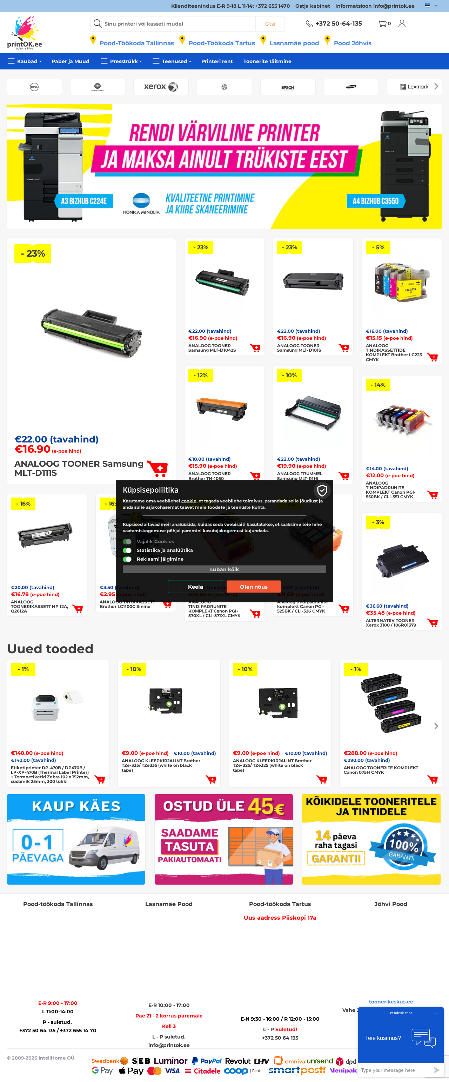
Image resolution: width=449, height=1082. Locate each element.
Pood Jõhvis (352, 43)
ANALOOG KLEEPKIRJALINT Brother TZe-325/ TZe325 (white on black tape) (272, 765)
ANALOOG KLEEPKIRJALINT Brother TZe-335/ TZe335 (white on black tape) (161, 765)
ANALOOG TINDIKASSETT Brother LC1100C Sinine (127, 604)
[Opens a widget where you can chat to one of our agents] (401, 1042)
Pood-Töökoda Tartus (222, 43)
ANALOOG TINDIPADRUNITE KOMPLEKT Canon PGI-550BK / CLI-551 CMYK (391, 490)
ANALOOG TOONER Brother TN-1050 (209, 475)
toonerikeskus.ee (391, 1002)
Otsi (270, 24)
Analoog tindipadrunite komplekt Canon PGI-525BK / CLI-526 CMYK (302, 607)
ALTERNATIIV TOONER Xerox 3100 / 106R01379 (391, 622)
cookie (188, 500)
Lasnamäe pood (294, 43)
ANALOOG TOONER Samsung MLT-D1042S (212, 347)
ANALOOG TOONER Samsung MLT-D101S (299, 347)
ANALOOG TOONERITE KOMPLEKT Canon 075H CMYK (381, 770)
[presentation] (436, 87)
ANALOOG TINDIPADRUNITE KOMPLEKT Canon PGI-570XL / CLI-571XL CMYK (214, 609)
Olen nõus (254, 586)
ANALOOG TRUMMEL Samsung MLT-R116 (299, 475)
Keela (195, 586)
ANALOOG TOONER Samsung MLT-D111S (79, 468)
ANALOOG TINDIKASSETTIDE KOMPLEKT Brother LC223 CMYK (394, 352)
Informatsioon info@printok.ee (375, 6)
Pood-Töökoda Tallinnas (137, 43)
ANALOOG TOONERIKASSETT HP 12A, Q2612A (39, 607)
